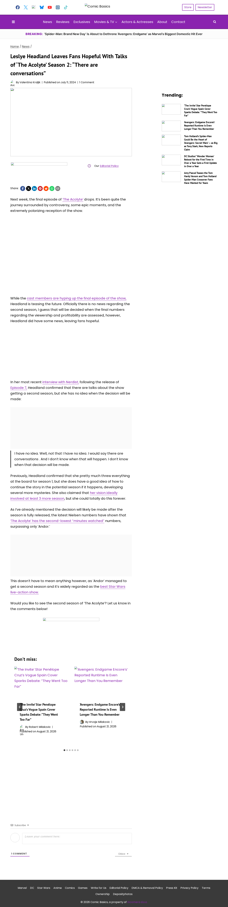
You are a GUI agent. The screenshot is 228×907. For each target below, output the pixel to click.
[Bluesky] (42, 7)
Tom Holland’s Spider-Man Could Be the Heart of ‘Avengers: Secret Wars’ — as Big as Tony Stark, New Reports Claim (200, 143)
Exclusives (81, 22)
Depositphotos (123, 894)
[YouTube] (50, 7)
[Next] (122, 707)
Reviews (62, 22)
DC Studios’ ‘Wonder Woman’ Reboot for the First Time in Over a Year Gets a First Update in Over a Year (200, 161)
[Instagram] (58, 7)
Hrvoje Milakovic (99, 722)
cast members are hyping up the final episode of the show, (76, 298)
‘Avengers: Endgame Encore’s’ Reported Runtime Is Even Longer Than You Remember (100, 709)
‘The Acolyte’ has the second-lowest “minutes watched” (57, 520)
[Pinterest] (40, 188)
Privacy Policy (189, 888)
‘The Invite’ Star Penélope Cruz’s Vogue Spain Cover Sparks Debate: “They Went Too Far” (200, 110)
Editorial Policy (109, 166)
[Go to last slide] (19, 707)
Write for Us (98, 888)
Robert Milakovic (40, 727)
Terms (206, 888)
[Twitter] (26, 7)
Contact (178, 22)
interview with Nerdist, (60, 382)
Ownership (102, 894)
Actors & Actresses (137, 22)
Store (187, 7)
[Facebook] (18, 7)
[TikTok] (66, 7)
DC (32, 888)
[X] (28, 188)
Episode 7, (18, 387)
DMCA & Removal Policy (147, 888)
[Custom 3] (34, 7)
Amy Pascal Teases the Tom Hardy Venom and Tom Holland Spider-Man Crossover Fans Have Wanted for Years (200, 178)
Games (82, 888)
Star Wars (43, 888)
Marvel (22, 888)
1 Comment (86, 82)
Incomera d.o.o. (137, 902)
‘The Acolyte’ (72, 199)
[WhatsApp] (51, 188)
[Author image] (12, 82)
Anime (57, 888)
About (162, 22)
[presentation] (41, 682)
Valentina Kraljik (30, 82)
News (47, 22)
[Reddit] (46, 188)
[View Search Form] (215, 22)
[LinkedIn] (34, 188)
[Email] (57, 188)
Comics (70, 888)
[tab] (64, 750)
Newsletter (205, 7)
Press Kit (171, 888)
